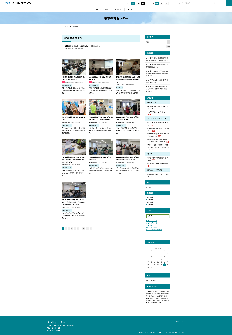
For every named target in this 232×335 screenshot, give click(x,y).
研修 (150, 187)
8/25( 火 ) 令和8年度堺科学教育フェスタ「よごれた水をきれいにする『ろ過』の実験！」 (157, 89)
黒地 (143, 3)
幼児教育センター (151, 227)
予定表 (130, 9)
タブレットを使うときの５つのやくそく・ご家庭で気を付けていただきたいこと (158, 147)
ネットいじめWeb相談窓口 (154, 230)
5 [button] (74, 228)
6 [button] (77, 228)
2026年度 (150, 197)
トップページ (104, 9)
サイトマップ (181, 321)
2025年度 (150, 199)
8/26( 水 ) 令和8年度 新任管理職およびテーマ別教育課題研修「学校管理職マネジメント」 (157, 73)
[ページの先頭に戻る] (228, 331)
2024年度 (150, 202)
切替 (168, 47)
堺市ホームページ (151, 221)
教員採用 (149, 225)
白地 (138, 3)
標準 (156, 3)
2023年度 (150, 204)
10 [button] (84, 228)
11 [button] (87, 228)
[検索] (214, 2)
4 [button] (71, 228)
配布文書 (118, 9)
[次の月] (168, 248)
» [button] (90, 228)
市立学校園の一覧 (151, 223)
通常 (133, 3)
